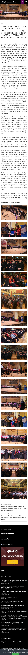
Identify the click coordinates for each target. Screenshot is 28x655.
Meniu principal (26, 2)
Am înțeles (15, 653)
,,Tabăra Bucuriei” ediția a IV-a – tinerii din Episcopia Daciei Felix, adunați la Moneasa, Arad (14, 581)
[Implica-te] (12, 556)
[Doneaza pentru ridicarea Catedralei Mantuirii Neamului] (7, 544)
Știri (2, 24)
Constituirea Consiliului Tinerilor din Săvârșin (12, 601)
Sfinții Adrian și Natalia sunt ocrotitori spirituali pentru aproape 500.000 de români (12, 586)
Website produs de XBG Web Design (9, 648)
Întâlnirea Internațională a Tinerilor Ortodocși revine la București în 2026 (12, 606)
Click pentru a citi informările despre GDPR (11, 642)
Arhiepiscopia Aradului (8, 2)
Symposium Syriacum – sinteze (9, 597)
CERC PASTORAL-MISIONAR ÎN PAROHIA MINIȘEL (14, 611)
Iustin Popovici (14, 40)
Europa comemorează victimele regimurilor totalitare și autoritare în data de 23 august (12, 623)
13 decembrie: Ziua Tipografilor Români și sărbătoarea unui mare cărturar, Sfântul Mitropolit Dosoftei (13, 516)
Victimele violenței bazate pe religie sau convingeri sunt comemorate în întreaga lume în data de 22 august (13, 629)
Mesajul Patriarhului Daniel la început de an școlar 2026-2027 (13, 592)
